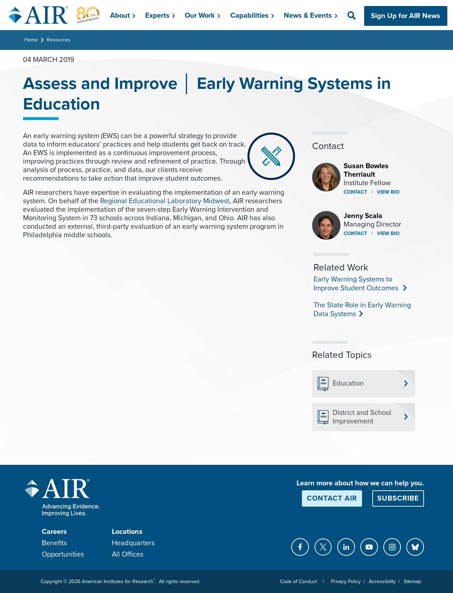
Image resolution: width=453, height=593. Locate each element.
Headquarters (133, 543)
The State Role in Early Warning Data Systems (362, 309)
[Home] (54, 15)
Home (31, 40)
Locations (127, 532)
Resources (58, 40)
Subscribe (398, 498)
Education (348, 383)
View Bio (387, 192)
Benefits (54, 543)
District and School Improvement (362, 417)
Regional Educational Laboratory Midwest (164, 201)
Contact (355, 192)
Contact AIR (332, 498)
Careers (54, 532)
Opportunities (63, 554)
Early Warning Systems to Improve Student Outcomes (356, 283)
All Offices (127, 554)
